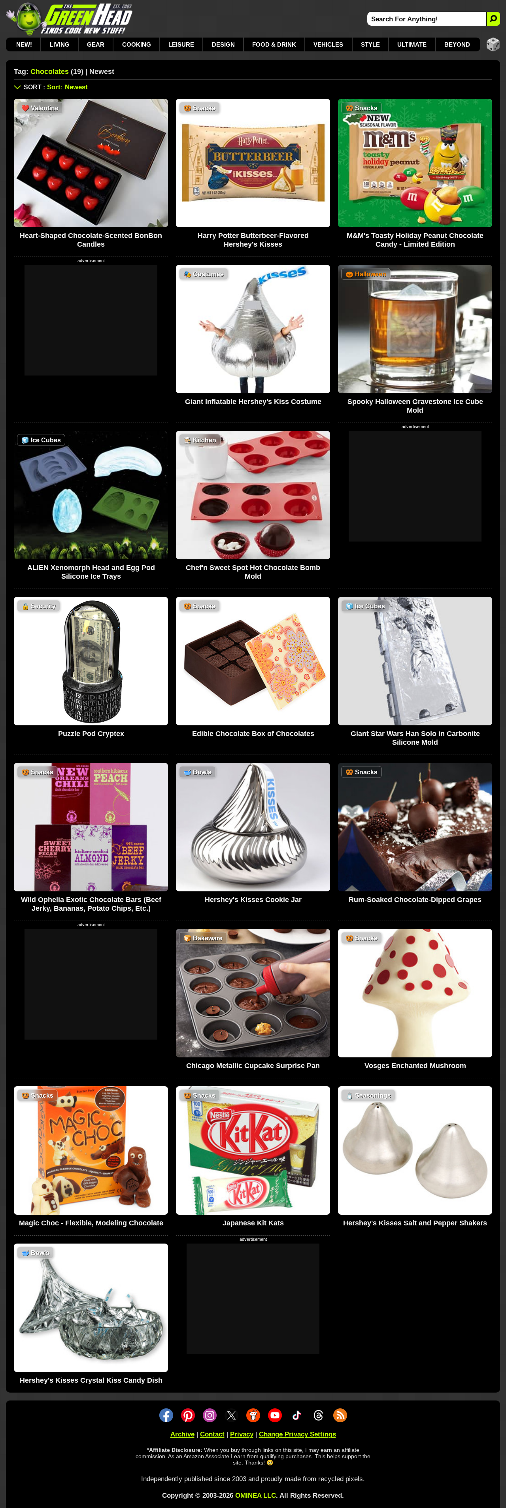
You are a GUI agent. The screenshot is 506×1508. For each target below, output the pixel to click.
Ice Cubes (41, 440)
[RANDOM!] (493, 44)
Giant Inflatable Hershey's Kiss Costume (253, 402)
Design (223, 44)
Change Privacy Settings (297, 1434)
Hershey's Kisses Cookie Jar (253, 900)
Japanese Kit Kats (253, 1223)
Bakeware (203, 938)
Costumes (203, 274)
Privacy (241, 1434)
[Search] (493, 19)
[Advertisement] (91, 320)
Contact (212, 1434)
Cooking (136, 44)
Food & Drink (274, 44)
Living (60, 44)
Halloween (366, 274)
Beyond (457, 44)
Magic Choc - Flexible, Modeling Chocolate (91, 1223)
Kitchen (199, 440)
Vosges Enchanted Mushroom (415, 1066)
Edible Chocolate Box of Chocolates (253, 734)
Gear (95, 44)
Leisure (181, 44)
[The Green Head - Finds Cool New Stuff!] (69, 19)
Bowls (197, 772)
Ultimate (412, 44)
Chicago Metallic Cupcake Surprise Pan (253, 1066)
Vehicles (328, 44)
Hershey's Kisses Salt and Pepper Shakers (415, 1223)
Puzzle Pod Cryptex (91, 734)
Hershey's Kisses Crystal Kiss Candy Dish (91, 1380)
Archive (182, 1434)
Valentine (40, 108)
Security (38, 606)
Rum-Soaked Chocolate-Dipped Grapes (415, 900)
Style (370, 44)
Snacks (199, 108)
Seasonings (368, 1095)
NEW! (24, 44)
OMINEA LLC (255, 1495)
